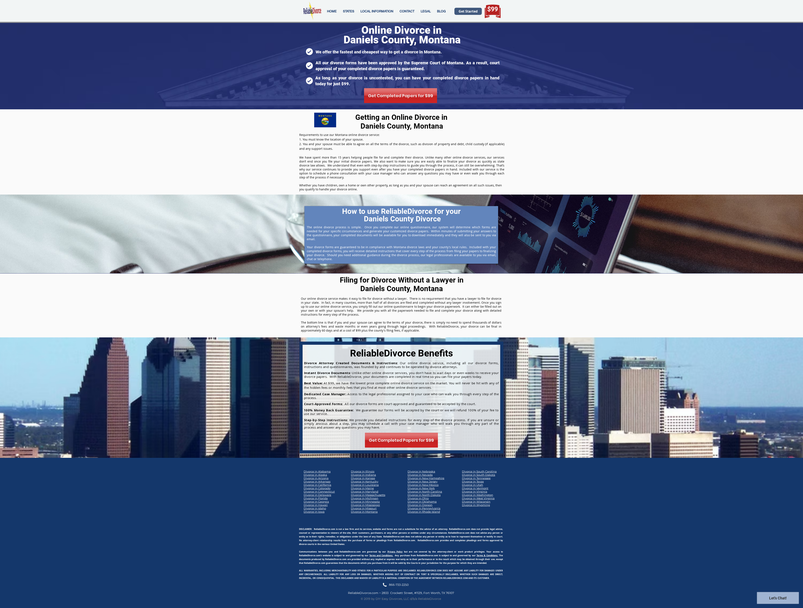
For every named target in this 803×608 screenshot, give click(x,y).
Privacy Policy (395, 551)
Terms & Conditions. (487, 555)
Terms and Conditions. (381, 555)
